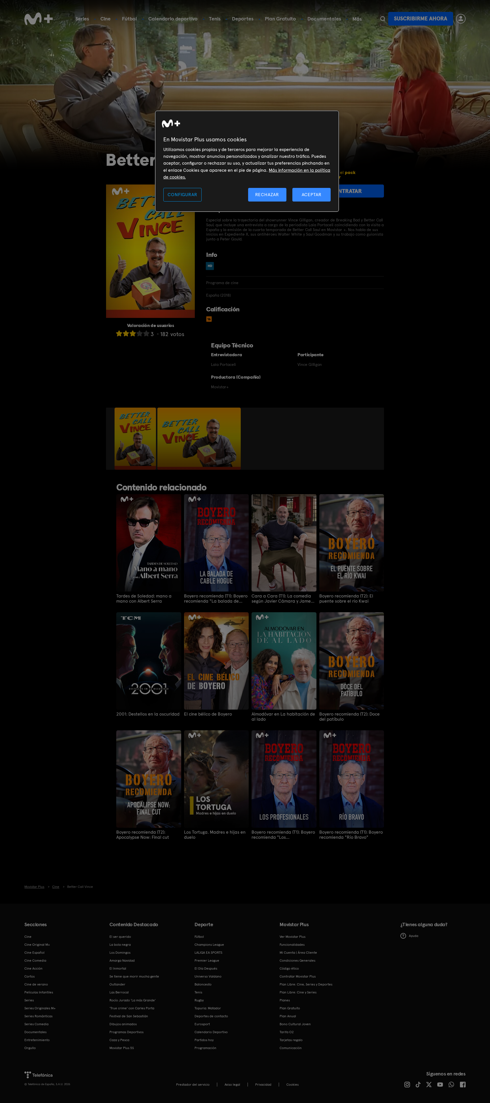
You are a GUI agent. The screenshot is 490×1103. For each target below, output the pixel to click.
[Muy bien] (146, 333)
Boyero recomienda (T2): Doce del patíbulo (349, 717)
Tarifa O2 (287, 1032)
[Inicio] (38, 18)
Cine (105, 19)
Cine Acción (33, 968)
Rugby (199, 1000)
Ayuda (413, 936)
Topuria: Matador (208, 1008)
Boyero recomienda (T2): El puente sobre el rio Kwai (346, 599)
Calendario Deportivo (211, 1032)
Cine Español (34, 953)
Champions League (209, 945)
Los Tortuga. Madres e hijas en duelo (215, 835)
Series (82, 19)
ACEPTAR (312, 194)
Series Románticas (38, 1016)
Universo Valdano (208, 976)
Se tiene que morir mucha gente (134, 976)
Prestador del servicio (193, 1085)
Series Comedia (36, 1024)
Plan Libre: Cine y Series (298, 992)
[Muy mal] (119, 333)
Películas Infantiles (38, 992)
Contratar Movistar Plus (298, 976)
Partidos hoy (204, 1040)
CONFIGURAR (182, 194)
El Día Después (206, 968)
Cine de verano (36, 984)
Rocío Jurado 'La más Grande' (132, 1000)
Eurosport (202, 1024)
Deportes (243, 19)
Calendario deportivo (173, 19)
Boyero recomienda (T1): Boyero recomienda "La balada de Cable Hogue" (216, 599)
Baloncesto (203, 984)
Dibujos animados (123, 1024)
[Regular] (133, 333)
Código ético (289, 968)
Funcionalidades (292, 945)
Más (357, 19)
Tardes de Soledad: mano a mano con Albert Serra (144, 599)
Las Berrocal (119, 992)
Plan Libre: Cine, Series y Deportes (306, 984)
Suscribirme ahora (420, 18)
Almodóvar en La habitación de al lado (283, 717)
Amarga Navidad (122, 960)
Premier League (207, 960)
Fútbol (129, 19)
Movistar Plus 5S (121, 1048)
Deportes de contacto (211, 1016)
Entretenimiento (37, 1040)
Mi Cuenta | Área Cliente (298, 953)
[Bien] (139, 333)
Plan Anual (288, 1016)
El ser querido (120, 937)
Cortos (29, 976)
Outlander (117, 984)
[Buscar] (382, 18)
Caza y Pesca (119, 1040)
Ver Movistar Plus (292, 937)
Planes (285, 1000)
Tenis (215, 19)
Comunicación (291, 1048)
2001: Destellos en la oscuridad (147, 714)
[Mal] (126, 333)
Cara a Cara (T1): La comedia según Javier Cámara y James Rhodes (282, 599)
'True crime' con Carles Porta (131, 1008)
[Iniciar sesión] (461, 19)
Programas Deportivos (126, 1032)
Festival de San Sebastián (128, 1016)
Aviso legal (232, 1085)
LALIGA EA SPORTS (208, 953)
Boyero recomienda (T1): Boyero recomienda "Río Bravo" (351, 835)
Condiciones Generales (297, 960)
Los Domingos (119, 953)
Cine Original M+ (37, 945)
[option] (136, 439)
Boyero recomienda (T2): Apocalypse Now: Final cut (142, 835)
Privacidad (263, 1085)
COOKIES (292, 1085)
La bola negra (120, 945)
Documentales (324, 19)
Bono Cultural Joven (295, 1024)
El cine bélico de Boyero (208, 714)
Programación (205, 1048)
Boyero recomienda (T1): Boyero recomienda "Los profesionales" (283, 835)
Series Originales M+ (40, 1008)
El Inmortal (117, 968)
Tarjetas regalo (291, 1040)
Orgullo (30, 1048)
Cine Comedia (35, 960)
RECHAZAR (267, 194)
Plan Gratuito (280, 19)
